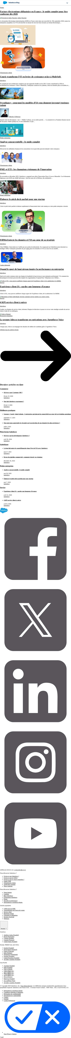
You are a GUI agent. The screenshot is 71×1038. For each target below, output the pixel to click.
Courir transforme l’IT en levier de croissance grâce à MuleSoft (30, 76)
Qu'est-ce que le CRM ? (11, 878)
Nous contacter (8, 886)
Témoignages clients (6, 73)
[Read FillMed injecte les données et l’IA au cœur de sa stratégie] (23, 234)
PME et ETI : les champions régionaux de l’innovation (26, 169)
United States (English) (10, 941)
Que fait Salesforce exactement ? (14, 401)
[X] (35, 655)
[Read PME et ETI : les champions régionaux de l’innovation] (11, 164)
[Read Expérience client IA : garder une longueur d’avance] (30, 281)
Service (2, 282)
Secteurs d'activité (9, 917)
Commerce (4, 389)
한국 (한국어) (8, 977)
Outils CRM (7, 881)
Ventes (2, 7)
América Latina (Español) (11, 935)
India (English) (8, 967)
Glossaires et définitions (11, 915)
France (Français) (9, 951)
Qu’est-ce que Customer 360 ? (13, 392)
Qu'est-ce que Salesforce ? (11, 876)
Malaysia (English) (9, 979)
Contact (6, 997)
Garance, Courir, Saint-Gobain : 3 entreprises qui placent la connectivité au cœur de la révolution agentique (37, 414)
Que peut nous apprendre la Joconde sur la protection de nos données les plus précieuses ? (32, 423)
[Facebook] (35, 584)
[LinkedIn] (35, 726)
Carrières (6, 894)
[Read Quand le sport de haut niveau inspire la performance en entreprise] (11, 263)
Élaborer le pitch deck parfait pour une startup (22, 199)
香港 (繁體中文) (9, 973)
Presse (5, 899)
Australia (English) (9, 966)
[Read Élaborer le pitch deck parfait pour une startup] (11, 193)
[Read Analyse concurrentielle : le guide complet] (11, 136)
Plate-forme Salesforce (8, 432)
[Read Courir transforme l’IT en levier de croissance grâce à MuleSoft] (23, 71)
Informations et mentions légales (13, 902)
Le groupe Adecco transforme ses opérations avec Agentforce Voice (32, 319)
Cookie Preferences (9, 1000)
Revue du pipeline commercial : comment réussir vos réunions (23, 457)
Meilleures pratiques (7, 410)
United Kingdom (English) (11, 958)
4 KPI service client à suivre (13, 302)
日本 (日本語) (8, 969)
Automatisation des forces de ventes (14, 910)
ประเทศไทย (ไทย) (9, 981)
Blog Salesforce (8, 896)
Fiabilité (6, 999)
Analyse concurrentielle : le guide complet (20, 142)
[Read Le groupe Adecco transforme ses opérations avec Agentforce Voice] (5, 314)
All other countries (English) (12, 959)
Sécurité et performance (10, 901)
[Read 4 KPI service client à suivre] (24, 297)
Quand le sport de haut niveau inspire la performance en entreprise (32, 269)
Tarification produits (9, 884)
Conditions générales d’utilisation (13, 992)
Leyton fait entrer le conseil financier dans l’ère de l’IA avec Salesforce (26, 448)
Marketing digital (9, 913)
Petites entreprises (5, 138)
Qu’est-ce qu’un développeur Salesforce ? (17, 435)
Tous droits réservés (26, 986)
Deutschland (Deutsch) (10, 949)
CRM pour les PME (9, 908)
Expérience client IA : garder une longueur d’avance (25, 286)
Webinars (6, 918)
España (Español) (9, 948)
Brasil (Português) (9, 936)
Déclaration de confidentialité (12, 994)
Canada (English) (9, 938)
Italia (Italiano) (8, 953)
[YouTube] (35, 868)
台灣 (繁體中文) (9, 975)
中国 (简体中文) (9, 971)
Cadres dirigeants (5, 265)
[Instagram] (35, 797)
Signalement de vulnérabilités (12, 995)
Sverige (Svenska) (9, 956)
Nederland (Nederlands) (11, 954)
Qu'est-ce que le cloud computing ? (14, 879)
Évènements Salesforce (10, 897)
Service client (8, 912)
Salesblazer (4, 444)
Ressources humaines (6, 316)
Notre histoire (8, 892)
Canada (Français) (9, 940)
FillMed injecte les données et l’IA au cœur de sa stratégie (27, 240)
